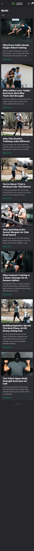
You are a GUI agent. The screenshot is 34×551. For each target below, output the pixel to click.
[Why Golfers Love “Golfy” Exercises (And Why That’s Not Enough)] (17, 76)
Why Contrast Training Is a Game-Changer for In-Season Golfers (16, 278)
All (3, 15)
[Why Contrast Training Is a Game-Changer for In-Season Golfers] (17, 261)
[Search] (28, 3)
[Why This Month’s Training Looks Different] (17, 124)
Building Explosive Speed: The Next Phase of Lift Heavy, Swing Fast (17, 328)
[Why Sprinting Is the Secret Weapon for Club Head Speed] (17, 215)
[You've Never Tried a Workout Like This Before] (17, 169)
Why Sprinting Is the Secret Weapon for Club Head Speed (16, 232)
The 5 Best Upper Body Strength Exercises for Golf (15, 381)
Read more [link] (7, 59)
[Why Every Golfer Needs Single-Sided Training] (17, 30)
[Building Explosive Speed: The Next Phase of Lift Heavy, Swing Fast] (17, 311)
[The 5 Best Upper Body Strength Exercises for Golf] (17, 363)
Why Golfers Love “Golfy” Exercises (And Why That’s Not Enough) (17, 93)
